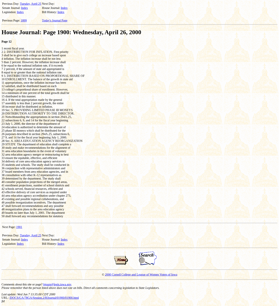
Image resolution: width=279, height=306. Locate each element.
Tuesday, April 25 (30, 3)
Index (24, 8)
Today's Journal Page (54, 20)
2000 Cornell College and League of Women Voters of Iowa (141, 274)
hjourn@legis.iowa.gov (57, 284)
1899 (24, 20)
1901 (19, 227)
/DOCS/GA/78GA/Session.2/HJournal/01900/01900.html (44, 297)
